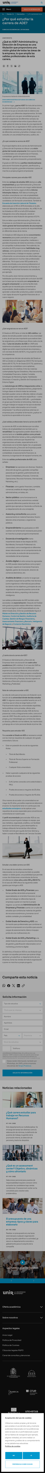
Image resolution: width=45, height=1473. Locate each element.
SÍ (31, 1455)
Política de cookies (12, 1446)
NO (14, 1455)
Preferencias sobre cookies (22, 1464)
